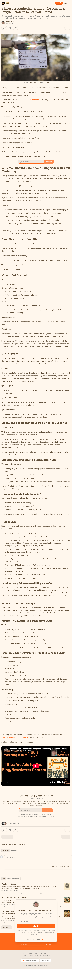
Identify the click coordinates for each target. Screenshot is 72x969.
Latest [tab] (8, 879)
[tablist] (10, 850)
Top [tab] (4, 879)
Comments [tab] (6, 850)
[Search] (68, 879)
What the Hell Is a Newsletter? (14, 898)
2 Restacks (16, 823)
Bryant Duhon (10, 21)
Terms (36, 955)
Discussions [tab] (15, 879)
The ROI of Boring (9, 884)
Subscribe (59, 3)
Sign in (66, 3)
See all (5, 927)
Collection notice (44, 955)
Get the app (45, 960)
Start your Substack (31, 960)
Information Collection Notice (46, 932)
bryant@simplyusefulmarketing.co (15, 737)
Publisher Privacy (43, 954)
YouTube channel (31, 99)
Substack (27, 965)
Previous (9, 837)
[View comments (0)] (10, 28)
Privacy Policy (44, 930)
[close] (54, 902)
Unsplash (47, 82)
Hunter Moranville (35, 82)
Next (64, 837)
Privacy (31, 955)
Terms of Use (21, 932)
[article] (36, 888)
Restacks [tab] (14, 850)
